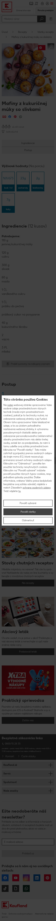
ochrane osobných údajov (37, 487)
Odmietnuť (28, 520)
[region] (28, 460)
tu (19, 491)
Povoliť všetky (28, 511)
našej (10, 405)
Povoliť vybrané (28, 503)
